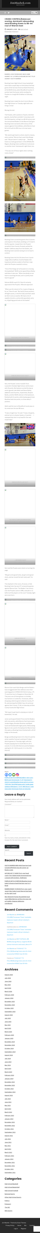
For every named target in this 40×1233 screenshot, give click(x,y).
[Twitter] (10, 774)
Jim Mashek (10, 915)
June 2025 (8, 1022)
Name (7, 820)
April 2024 (8, 1069)
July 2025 (8, 1018)
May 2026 (8, 985)
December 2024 (10, 1042)
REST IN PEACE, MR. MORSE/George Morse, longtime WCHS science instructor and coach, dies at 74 (19, 941)
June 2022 (8, 1142)
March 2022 (8, 1152)
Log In (16, 1229)
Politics (7, 1201)
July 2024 (8, 1058)
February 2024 (9, 1075)
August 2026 (9, 975)
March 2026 (8, 991)
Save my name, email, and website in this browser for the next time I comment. (17, 839)
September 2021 (10, 1172)
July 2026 (8, 978)
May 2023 (8, 1105)
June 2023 (8, 1102)
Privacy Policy (10, 1225)
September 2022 (10, 1132)
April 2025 (8, 1028)
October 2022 (9, 1129)
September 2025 (10, 1012)
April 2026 (8, 988)
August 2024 (9, 1055)
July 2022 (8, 1139)
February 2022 (9, 1156)
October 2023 (9, 1089)
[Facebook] (6, 774)
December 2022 (10, 1122)
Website (7, 830)
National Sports (10, 1194)
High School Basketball (12, 1187)
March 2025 (8, 1032)
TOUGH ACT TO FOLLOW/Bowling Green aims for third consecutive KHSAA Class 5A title (19, 951)
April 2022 (8, 1149)
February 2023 (9, 1115)
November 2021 (10, 1166)
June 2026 (8, 981)
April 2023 (8, 1109)
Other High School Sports (13, 1197)
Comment (8, 804)
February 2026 (9, 995)
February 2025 (9, 1035)
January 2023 (9, 1119)
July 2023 (8, 1099)
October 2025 (9, 1008)
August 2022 (9, 1136)
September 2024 (10, 1052)
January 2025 (9, 1038)
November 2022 (10, 1126)
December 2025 (10, 1001)
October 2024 (9, 1048)
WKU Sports (8, 1211)
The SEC (7, 1207)
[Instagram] (17, 774)
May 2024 (8, 1065)
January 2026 (9, 998)
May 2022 (8, 1146)
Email (7, 825)
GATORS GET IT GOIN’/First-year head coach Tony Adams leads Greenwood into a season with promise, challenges (18, 875)
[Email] (13, 774)
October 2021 (9, 1169)
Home (19, 1225)
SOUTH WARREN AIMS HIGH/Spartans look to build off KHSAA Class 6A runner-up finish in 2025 (18, 867)
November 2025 (10, 1005)
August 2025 (9, 1015)
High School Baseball (11, 1184)
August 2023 (9, 1095)
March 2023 (8, 1112)
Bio (25, 1225)
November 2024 (10, 1045)
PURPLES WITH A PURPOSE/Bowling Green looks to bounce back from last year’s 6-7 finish (18, 883)
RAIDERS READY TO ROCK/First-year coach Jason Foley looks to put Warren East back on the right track (18, 891)
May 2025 (8, 1025)
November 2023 (10, 1085)
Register (23, 1229)
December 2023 (10, 1082)
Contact (32, 1225)
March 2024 (8, 1072)
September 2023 (10, 1092)
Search (7, 850)
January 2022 (9, 1159)
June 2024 (8, 1062)
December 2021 (10, 1162)
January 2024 (9, 1079)
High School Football (11, 1191)
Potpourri (15, 32)
